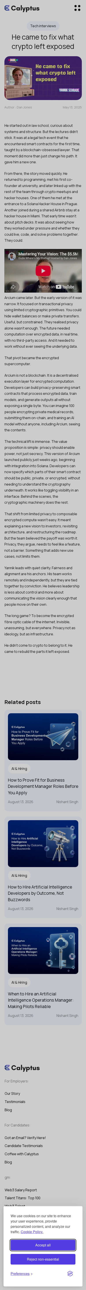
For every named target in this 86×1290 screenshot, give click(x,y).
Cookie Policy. (32, 1231)
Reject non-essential (43, 1259)
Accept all (43, 1245)
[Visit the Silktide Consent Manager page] (70, 1274)
